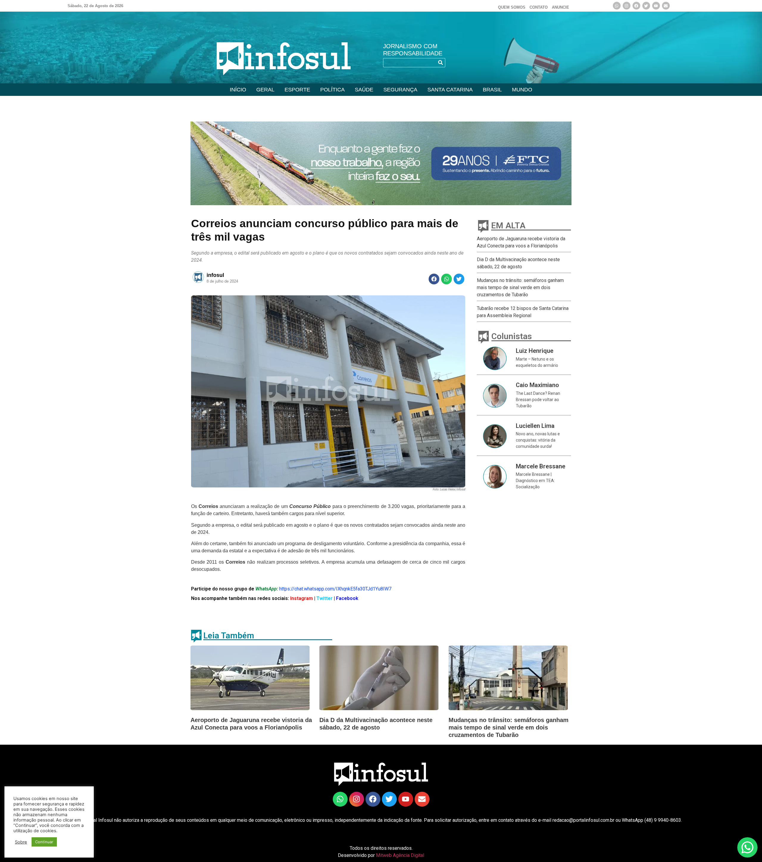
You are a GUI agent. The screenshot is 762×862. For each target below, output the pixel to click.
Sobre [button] (21, 842)
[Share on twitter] (459, 279)
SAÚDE (364, 90)
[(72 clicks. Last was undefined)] (340, 799)
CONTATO (539, 7)
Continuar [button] (44, 841)
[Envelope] (666, 6)
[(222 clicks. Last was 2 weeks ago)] (626, 6)
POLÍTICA (332, 90)
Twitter (325, 598)
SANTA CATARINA (450, 90)
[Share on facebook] (434, 279)
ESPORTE (297, 90)
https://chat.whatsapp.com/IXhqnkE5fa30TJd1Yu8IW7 (335, 589)
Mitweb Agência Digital (400, 855)
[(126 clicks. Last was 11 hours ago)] (636, 6)
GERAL (265, 90)
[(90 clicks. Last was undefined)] (617, 6)
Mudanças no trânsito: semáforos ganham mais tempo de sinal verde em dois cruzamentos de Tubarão (520, 288)
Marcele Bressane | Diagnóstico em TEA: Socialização (535, 481)
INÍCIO (238, 90)
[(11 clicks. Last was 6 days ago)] (381, 163)
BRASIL (492, 90)
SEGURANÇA (400, 90)
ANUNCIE (560, 7)
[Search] (440, 62)
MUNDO (522, 90)
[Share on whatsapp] (446, 279)
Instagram (301, 598)
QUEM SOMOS (511, 7)
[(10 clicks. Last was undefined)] (646, 6)
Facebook (347, 598)
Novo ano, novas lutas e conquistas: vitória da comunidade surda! (538, 440)
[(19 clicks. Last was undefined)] (656, 6)
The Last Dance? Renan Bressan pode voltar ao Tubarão (538, 400)
